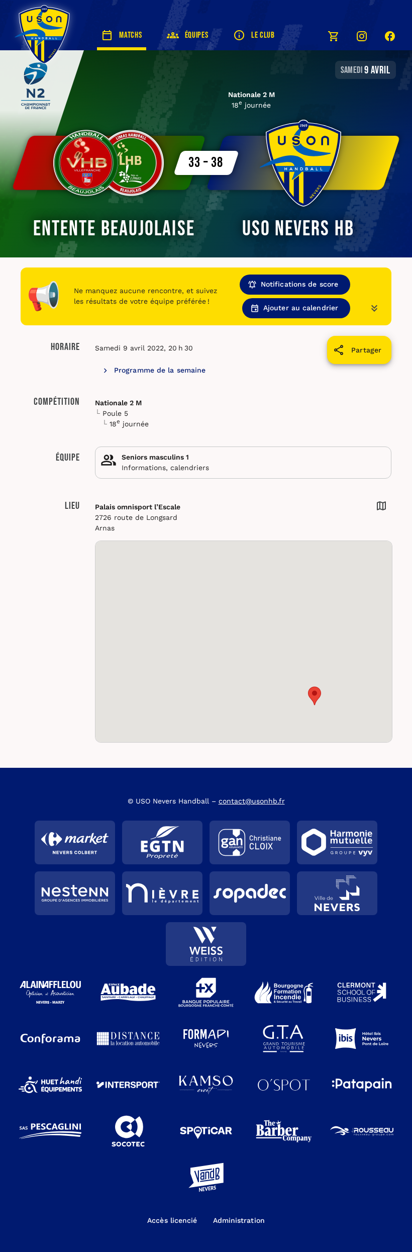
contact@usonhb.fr (252, 801)
